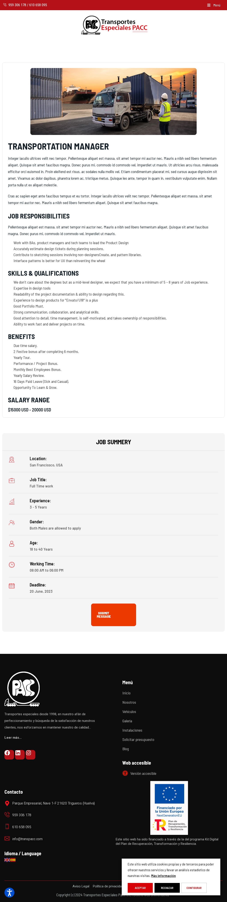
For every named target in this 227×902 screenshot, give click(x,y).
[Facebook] (9, 755)
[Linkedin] (20, 755)
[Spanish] (13, 859)
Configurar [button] (194, 888)
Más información (163, 875)
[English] (7, 859)
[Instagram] (30, 755)
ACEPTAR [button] (140, 888)
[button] (213, 5)
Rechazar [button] (167, 888)
